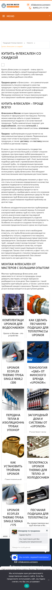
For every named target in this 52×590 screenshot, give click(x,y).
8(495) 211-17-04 (40, 8)
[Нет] (48, 580)
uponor (5, 536)
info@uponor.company (40, 4)
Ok (27, 586)
